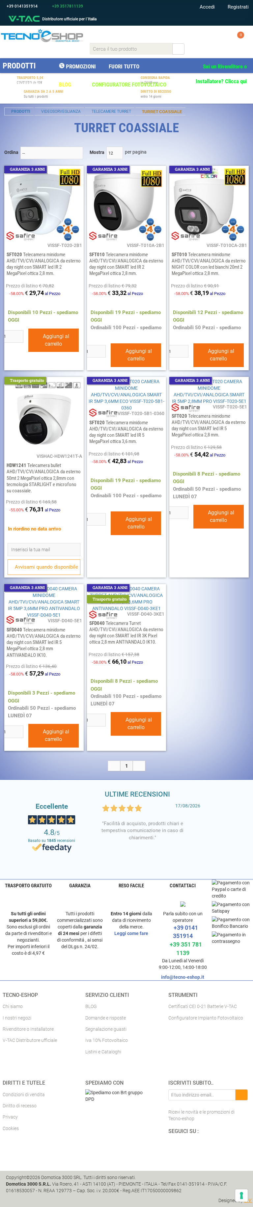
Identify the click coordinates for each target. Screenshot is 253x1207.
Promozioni (80, 66)
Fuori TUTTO (123, 66)
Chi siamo (13, 1006)
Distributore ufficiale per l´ (69, 19)
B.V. (248, 1200)
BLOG (64, 84)
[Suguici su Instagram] (200, 1147)
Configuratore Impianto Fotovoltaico (205, 1018)
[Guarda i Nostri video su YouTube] (188, 1147)
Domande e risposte (105, 1018)
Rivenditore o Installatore (28, 1029)
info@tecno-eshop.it (182, 977)
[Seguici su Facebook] (175, 1147)
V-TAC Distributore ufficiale (30, 1040)
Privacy (10, 1117)
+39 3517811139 (67, 6)
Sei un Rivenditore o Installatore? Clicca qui (221, 74)
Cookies (11, 1128)
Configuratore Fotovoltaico (128, 84)
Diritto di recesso (20, 1105)
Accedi (206, 7)
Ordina (11, 152)
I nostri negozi (17, 1018)
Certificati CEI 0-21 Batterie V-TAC (202, 1006)
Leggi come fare (131, 933)
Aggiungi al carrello (55, 340)
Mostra (97, 152)
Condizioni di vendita (24, 1094)
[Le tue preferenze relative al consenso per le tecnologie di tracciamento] (241, 1195)
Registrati (237, 7)
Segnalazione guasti (105, 1029)
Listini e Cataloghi (103, 1051)
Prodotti (19, 65)
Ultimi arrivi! (28, 84)
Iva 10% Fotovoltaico (106, 1040)
